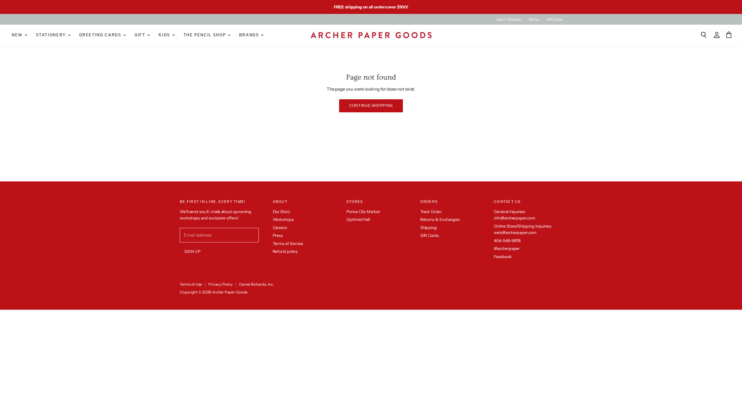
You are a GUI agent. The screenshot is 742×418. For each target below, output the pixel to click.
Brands (250, 35)
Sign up (192, 251)
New (18, 35)
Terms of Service (288, 243)
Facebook (503, 256)
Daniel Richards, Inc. (256, 284)
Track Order (431, 211)
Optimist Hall (358, 219)
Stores (534, 19)
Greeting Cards (101, 35)
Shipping (428, 227)
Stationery (51, 35)
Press (278, 235)
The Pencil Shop (205, 35)
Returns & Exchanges (440, 219)
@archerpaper (507, 248)
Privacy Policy (220, 284)
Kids (165, 35)
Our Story (281, 211)
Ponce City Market (363, 211)
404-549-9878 (507, 240)
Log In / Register (509, 19)
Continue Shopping (371, 105)
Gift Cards (554, 19)
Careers (280, 227)
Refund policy (285, 251)
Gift (140, 35)
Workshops (283, 219)
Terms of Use (191, 284)
